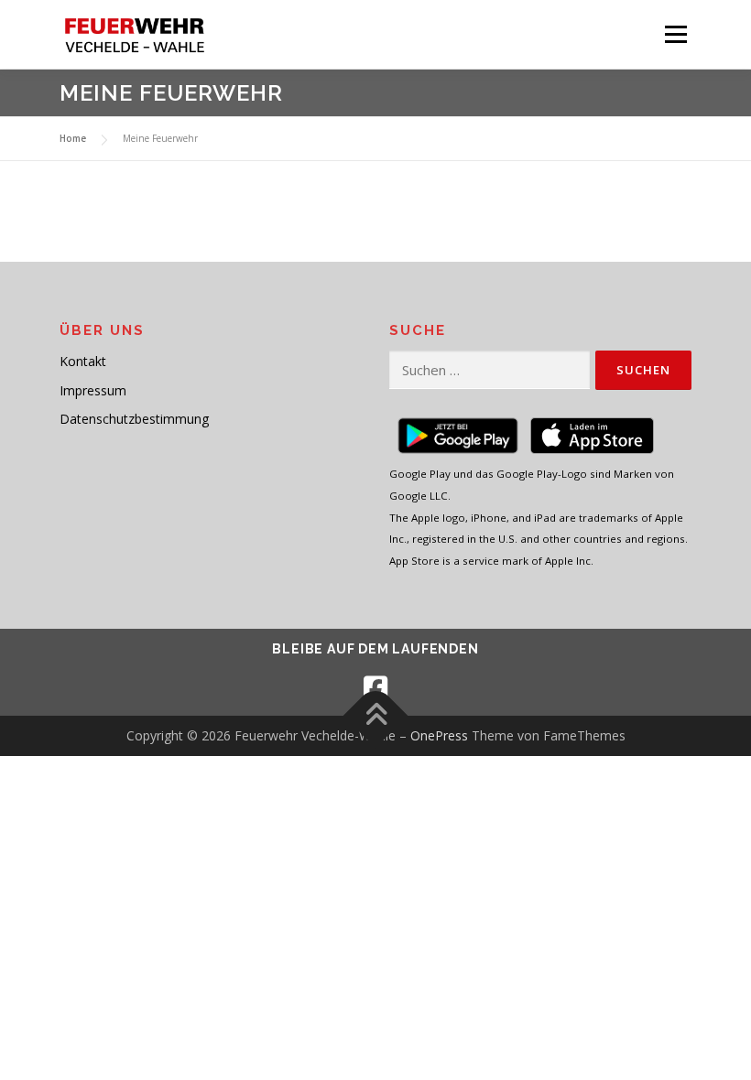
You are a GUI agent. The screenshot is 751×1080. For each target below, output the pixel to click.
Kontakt (83, 361)
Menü (675, 34)
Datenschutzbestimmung (134, 418)
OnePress (439, 735)
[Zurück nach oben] (375, 716)
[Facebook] (375, 688)
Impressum (93, 390)
